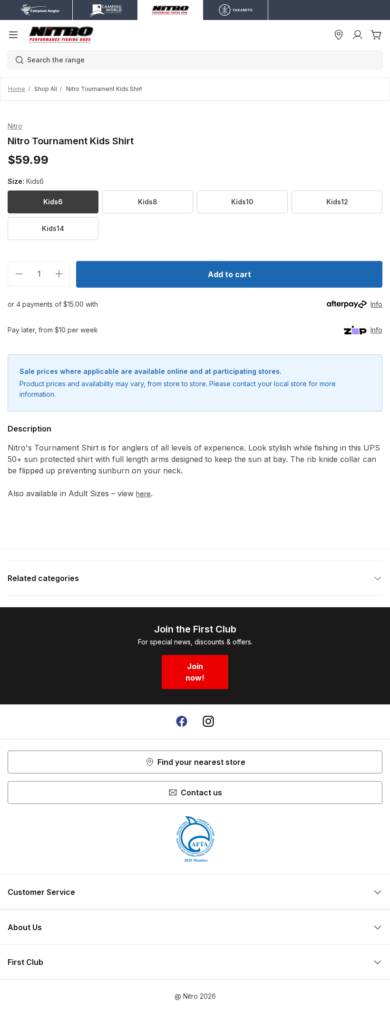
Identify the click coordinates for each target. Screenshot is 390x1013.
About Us (25, 927)
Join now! (195, 672)
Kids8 (147, 202)
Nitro (15, 126)
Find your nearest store (201, 762)
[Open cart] (376, 34)
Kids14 (53, 228)
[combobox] (199, 60)
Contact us (201, 792)
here (143, 494)
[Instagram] (208, 721)
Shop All (45, 88)
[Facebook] (181, 721)
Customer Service (41, 892)
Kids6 (53, 202)
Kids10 (242, 202)
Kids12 (337, 202)
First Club (25, 962)
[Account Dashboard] (357, 34)
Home (16, 88)
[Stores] (338, 34)
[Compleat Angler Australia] (61, 35)
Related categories (43, 578)
